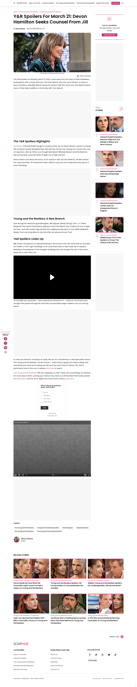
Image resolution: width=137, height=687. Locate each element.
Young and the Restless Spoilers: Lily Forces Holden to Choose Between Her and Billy (67, 585)
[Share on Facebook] (5, 338)
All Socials (92, 660)
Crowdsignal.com (52, 415)
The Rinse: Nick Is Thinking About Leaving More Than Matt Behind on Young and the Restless (68, 620)
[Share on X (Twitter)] (5, 343)
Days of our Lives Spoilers (108, 235)
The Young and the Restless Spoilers (49, 531)
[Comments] (5, 352)
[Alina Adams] (17, 540)
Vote (44, 408)
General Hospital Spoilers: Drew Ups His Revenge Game (111, 173)
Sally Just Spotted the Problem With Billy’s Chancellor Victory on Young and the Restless (30, 620)
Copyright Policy (118, 678)
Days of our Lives (34, 3)
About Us (54, 654)
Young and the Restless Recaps (61, 615)
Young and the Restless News (98, 615)
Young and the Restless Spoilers (48, 528)
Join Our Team (56, 658)
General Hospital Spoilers (109, 134)
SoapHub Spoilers (82, 528)
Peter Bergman (68, 528)
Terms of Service (107, 678)
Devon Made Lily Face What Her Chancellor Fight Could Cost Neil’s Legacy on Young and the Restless (28, 585)
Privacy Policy (96, 678)
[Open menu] (14, 3)
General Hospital (48, 3)
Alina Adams (20, 29)
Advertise (54, 662)
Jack (79, 223)
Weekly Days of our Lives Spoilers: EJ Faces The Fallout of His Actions (110, 240)
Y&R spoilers (21, 379)
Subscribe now (109, 35)
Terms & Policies (57, 666)
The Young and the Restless (65, 3)
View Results (52, 413)
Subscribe (115, 3)
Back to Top (114, 637)
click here (50, 368)
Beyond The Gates (102, 3)
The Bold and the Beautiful (85, 3)
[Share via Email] (5, 347)
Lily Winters (18, 146)
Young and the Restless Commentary (26, 580)
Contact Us (55, 669)
